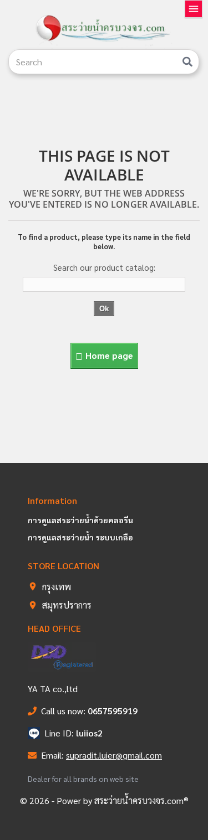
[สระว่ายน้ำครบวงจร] (104, 28)
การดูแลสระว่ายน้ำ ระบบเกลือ (80, 537)
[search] (187, 61)
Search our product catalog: (104, 267)
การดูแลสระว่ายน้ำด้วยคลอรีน (80, 520)
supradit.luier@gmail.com (114, 755)
